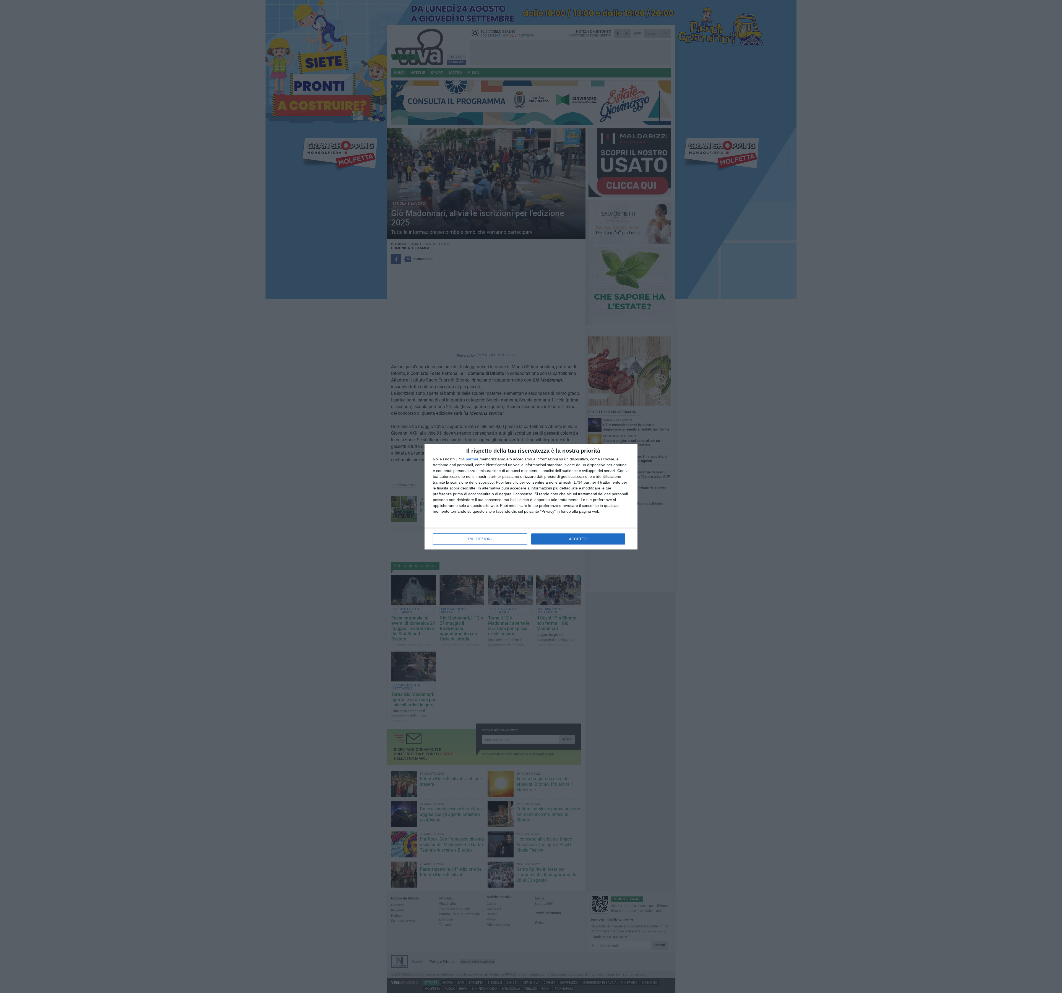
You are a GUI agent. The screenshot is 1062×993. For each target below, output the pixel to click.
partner (472, 459)
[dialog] (531, 496)
